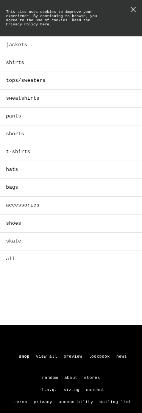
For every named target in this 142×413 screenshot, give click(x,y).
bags (12, 187)
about (71, 377)
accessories (22, 205)
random (50, 377)
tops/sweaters (25, 80)
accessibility (76, 402)
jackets (16, 45)
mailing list (115, 402)
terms (20, 402)
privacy (43, 402)
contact (95, 390)
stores (92, 377)
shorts (15, 134)
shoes (13, 223)
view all (46, 356)
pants (13, 116)
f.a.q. (49, 390)
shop (24, 356)
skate (13, 241)
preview (73, 356)
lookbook (99, 356)
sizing (72, 390)
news (121, 356)
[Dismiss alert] (133, 10)
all (10, 259)
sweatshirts (22, 98)
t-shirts (18, 152)
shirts (15, 63)
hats (12, 169)
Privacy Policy (22, 24)
